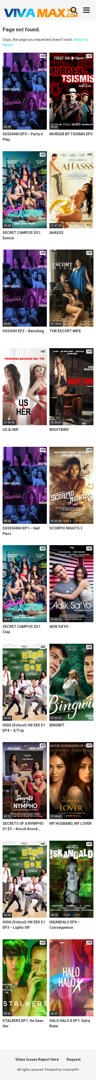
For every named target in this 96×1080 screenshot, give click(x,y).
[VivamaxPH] (41, 13)
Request (74, 1059)
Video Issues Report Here (37, 1059)
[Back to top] (86, 1069)
